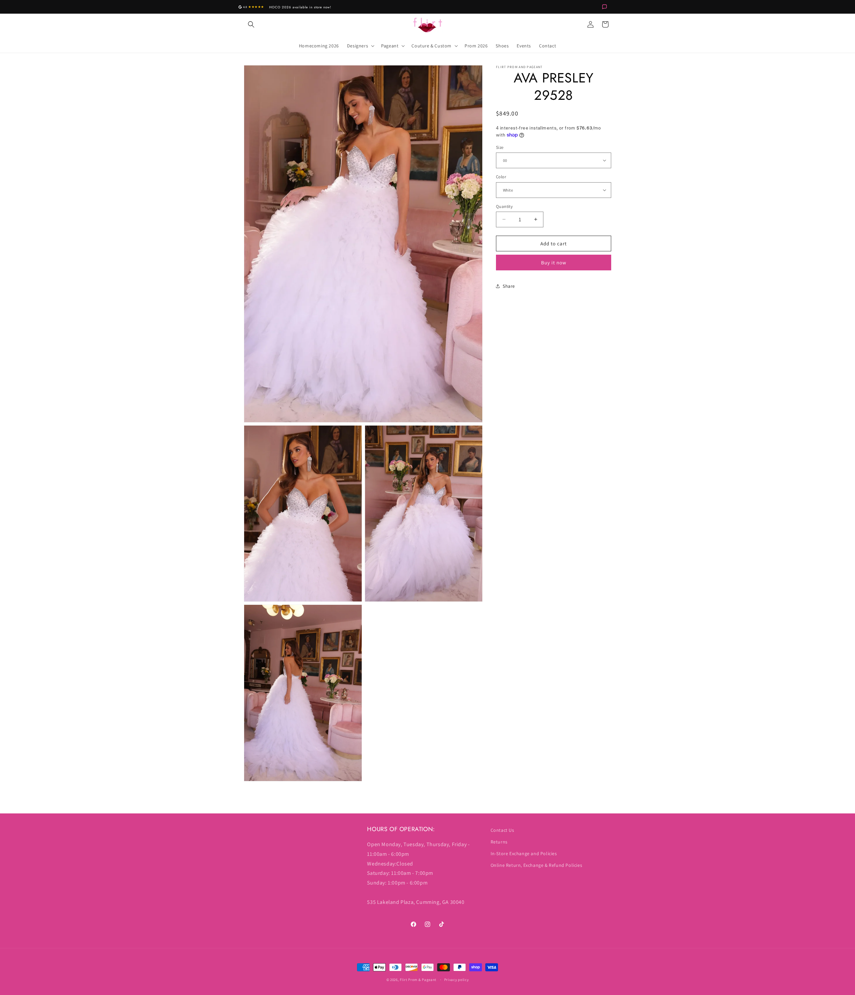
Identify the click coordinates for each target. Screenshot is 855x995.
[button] (251, 24)
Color (501, 177)
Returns (499, 842)
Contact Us (502, 830)
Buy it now (553, 262)
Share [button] (509, 286)
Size (500, 147)
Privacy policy (456, 979)
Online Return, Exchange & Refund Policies (536, 865)
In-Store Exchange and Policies (524, 853)
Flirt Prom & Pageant (418, 979)
